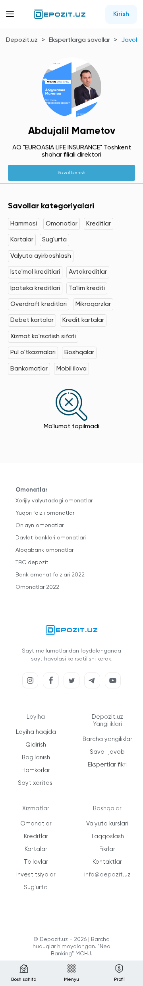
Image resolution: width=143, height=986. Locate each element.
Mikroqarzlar (93, 304)
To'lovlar (36, 862)
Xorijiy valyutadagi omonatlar (54, 501)
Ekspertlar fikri (107, 765)
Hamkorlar (35, 770)
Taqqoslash (107, 836)
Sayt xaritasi (36, 783)
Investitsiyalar (36, 875)
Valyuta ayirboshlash (40, 256)
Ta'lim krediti (87, 288)
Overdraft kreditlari (38, 304)
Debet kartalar (32, 320)
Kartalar (21, 240)
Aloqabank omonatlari (45, 550)
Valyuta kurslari (107, 824)
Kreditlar (98, 224)
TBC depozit (31, 562)
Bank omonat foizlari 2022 (50, 575)
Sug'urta (54, 240)
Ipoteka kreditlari (35, 288)
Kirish (121, 14)
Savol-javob (107, 752)
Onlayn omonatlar (39, 525)
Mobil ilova (71, 369)
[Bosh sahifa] (59, 14)
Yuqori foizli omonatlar (44, 513)
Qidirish (35, 745)
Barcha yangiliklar (107, 739)
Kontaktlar (107, 862)
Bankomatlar (29, 369)
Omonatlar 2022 (37, 587)
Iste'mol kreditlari (35, 272)
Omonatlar (61, 224)
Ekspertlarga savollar (79, 40)
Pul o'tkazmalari (33, 352)
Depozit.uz (22, 40)
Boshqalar (79, 352)
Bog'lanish (36, 758)
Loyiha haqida (36, 732)
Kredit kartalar (83, 320)
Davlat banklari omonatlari (50, 538)
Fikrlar (107, 849)
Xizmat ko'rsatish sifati (43, 336)
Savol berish (71, 173)
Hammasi (23, 224)
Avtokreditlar (88, 272)
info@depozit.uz (107, 875)
